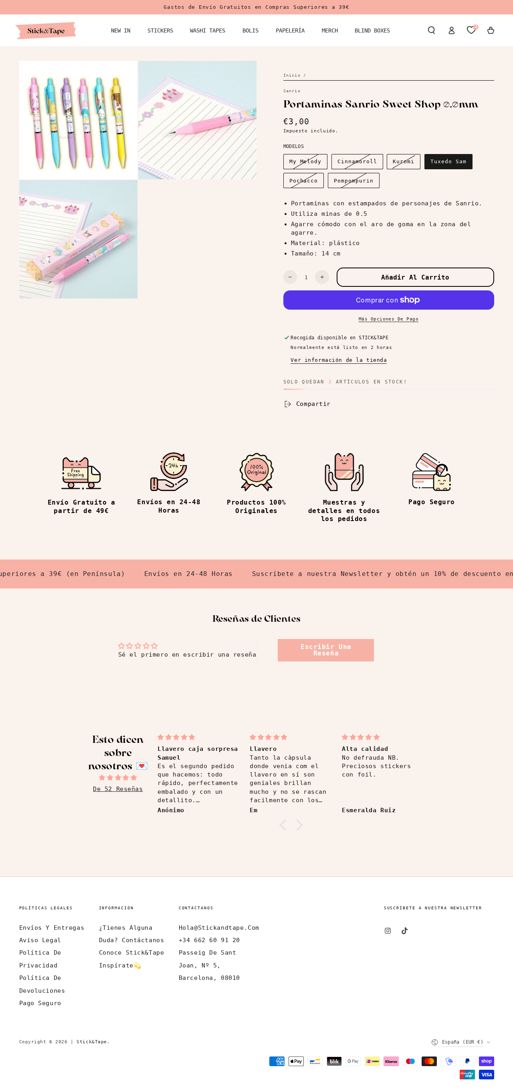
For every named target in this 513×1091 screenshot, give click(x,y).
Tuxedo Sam (448, 161)
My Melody (305, 161)
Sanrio (292, 91)
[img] (118, 777)
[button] (431, 30)
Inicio (292, 75)
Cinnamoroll (357, 161)
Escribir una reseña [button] (326, 650)
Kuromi (403, 161)
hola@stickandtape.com (219, 927)
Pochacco (303, 181)
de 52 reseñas (118, 789)
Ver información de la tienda (339, 360)
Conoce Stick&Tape (131, 952)
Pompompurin (353, 181)
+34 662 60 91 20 (209, 940)
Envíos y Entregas (52, 927)
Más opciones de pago (389, 319)
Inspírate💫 (120, 965)
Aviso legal (40, 940)
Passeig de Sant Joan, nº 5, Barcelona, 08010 (209, 965)
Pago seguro (40, 1003)
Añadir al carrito (415, 277)
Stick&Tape (92, 1041)
